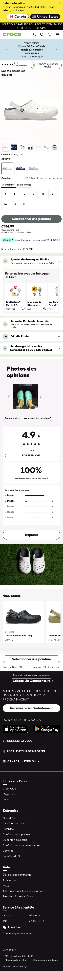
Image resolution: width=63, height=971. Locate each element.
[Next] (57, 50)
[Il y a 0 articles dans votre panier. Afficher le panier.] (50, 34)
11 (15, 204)
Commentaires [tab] (12, 418)
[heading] (31, 275)
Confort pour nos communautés (21, 845)
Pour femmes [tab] (8, 184)
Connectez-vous (19, 741)
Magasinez (9, 794)
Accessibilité (10, 880)
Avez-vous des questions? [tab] (37, 418)
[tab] (6, 147)
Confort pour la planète (16, 834)
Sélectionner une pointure (31, 219)
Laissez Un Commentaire (31, 681)
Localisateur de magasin (26, 751)
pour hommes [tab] (24, 184)
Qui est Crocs (10, 818)
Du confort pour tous (15, 840)
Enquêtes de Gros (13, 856)
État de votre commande (17, 874)
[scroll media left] (10, 396)
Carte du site (9, 949)
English (30, 761)
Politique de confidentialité (44, 960)
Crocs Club (9, 788)
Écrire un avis (31, 455)
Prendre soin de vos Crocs (18, 896)
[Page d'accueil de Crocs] (11, 34)
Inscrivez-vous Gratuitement (31, 708)
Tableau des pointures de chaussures (24, 891)
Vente (6, 799)
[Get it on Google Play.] (46, 729)
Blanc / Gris (18, 667)
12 (24, 204)
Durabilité (8, 829)
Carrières (8, 850)
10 (5, 204)
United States (47, 16)
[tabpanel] (31, 482)
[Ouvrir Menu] (58, 34)
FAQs (6, 885)
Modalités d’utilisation (16, 960)
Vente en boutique (32, 56)
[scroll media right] (41, 396)
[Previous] (6, 50)
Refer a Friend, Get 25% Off (17, 249)
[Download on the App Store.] (16, 729)
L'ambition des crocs (14, 823)
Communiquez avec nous (17, 933)
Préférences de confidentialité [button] (18, 956)
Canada (20, 16)
